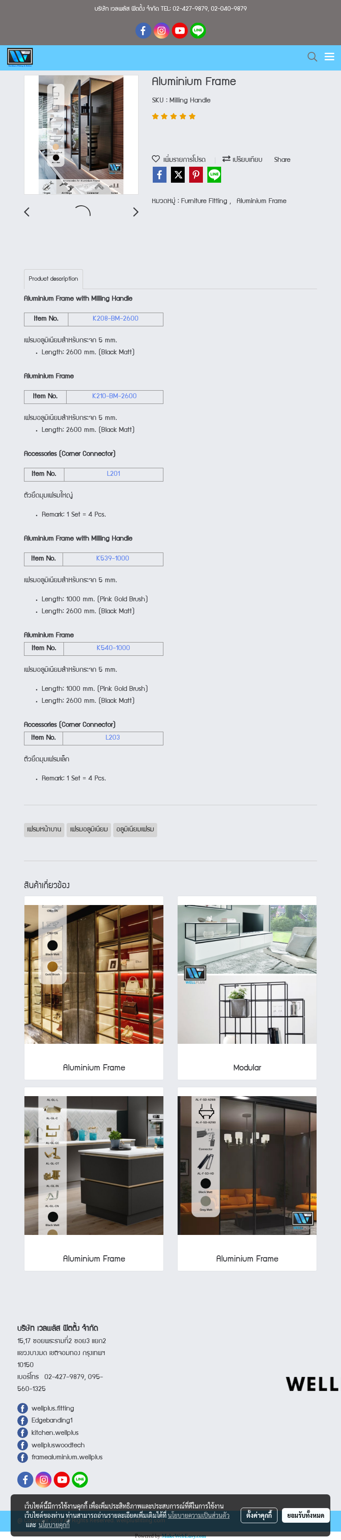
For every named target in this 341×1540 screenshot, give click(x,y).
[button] (309, 57)
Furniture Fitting (205, 202)
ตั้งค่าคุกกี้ (259, 1515)
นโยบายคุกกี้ (54, 1524)
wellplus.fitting (53, 1409)
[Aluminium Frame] (81, 135)
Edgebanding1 (52, 1421)
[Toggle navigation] (329, 57)
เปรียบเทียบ (246, 160)
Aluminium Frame (261, 202)
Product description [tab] (53, 279)
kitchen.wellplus (55, 1433)
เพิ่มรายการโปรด (183, 160)
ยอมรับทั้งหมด (306, 1515)
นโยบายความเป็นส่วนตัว (199, 1515)
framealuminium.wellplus (65, 1458)
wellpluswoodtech (58, 1446)
